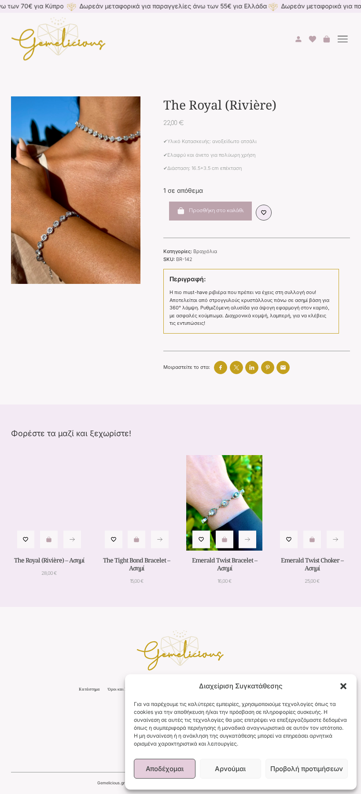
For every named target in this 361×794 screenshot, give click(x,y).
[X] (236, 367)
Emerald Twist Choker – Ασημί (312, 564)
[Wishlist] (264, 213)
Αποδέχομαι (165, 769)
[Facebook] (220, 367)
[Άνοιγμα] (343, 39)
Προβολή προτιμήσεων (306, 769)
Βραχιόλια (205, 251)
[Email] (283, 367)
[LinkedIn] (251, 367)
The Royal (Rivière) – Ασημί (49, 560)
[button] (343, 686)
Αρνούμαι (230, 769)
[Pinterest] (267, 367)
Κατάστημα (89, 689)
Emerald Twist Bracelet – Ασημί (224, 564)
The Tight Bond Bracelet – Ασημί (136, 564)
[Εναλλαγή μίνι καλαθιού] (327, 39)
